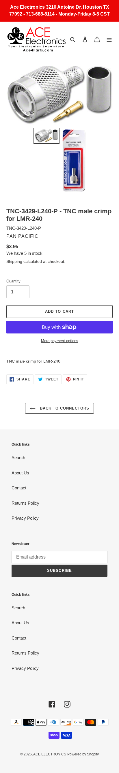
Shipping (14, 261)
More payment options (59, 341)
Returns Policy (25, 503)
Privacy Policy (25, 518)
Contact (19, 487)
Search (18, 457)
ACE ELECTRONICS (49, 754)
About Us (20, 472)
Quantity (13, 281)
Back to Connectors (64, 408)
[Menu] (109, 39)
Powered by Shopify (83, 754)
